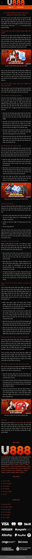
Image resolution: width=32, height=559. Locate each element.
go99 (8, 472)
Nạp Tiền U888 (7, 509)
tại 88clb (18, 470)
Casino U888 (6, 481)
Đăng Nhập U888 (7, 507)
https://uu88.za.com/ (8, 470)
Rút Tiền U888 (6, 512)
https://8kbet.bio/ (24, 468)
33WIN (25, 470)
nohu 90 (10, 468)
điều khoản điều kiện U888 (21, 422)
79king (12, 464)
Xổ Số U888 (6, 489)
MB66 (27, 464)
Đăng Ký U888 (7, 504)
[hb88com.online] (16, 2)
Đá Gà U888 (6, 486)
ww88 (12, 472)
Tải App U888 (6, 515)
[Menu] (2, 2)
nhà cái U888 (18, 25)
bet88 (21, 464)
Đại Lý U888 (6, 517)
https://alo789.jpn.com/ (17, 466)
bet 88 (15, 468)
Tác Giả (5, 494)
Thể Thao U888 (7, 483)
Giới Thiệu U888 (7, 491)
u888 (16, 464)
